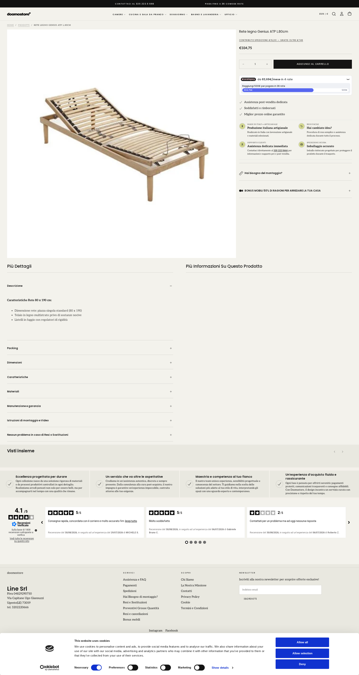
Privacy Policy (190, 597)
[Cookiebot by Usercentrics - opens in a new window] (49, 668)
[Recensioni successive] (349, 522)
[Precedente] (334, 451)
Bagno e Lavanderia (205, 14)
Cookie (185, 602)
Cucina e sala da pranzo (146, 14)
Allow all (302, 642)
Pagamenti (130, 585)
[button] (323, 14)
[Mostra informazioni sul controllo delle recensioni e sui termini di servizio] (35, 530)
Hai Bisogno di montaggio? (140, 597)
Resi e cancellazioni (135, 614)
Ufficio (230, 14)
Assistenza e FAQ (134, 579)
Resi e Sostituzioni (135, 602)
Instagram (155, 630)
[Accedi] (341, 14)
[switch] (133, 668)
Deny (302, 664)
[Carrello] (349, 14)
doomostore (15, 573)
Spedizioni (129, 591)
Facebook (171, 630)
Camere (118, 14)
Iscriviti (250, 598)
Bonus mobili (131, 619)
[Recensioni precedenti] (42, 522)
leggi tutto (131, 521)
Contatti (186, 591)
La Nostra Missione (193, 585)
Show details (220, 667)
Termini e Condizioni (194, 608)
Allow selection (302, 653)
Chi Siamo (187, 579)
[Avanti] (342, 451)
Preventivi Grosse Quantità (141, 608)
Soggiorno (177, 14)
